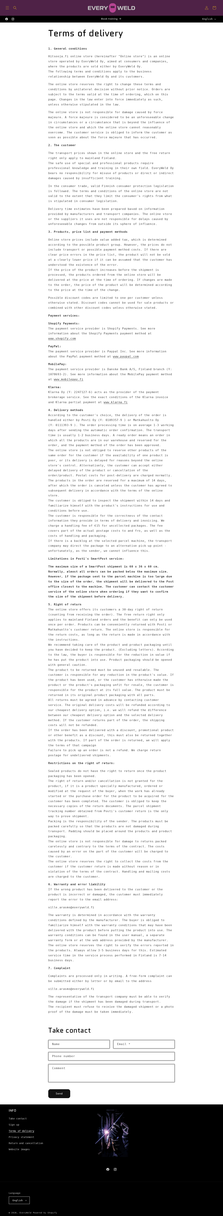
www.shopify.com (62, 338)
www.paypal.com (126, 356)
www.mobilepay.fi (68, 379)
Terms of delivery (21, 1131)
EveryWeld (26, 1213)
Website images (19, 1149)
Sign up (14, 1124)
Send (59, 1093)
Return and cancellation (26, 1143)
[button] (7, 8)
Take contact (18, 1118)
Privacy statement (21, 1137)
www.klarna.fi (116, 402)
